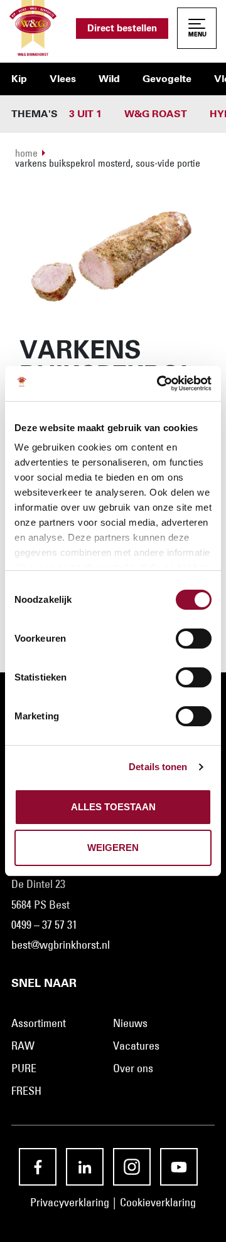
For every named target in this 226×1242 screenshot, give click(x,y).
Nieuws (130, 1023)
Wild (109, 79)
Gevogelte (167, 79)
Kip (19, 79)
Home (26, 153)
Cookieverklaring (158, 1202)
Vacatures (136, 1046)
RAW (23, 1046)
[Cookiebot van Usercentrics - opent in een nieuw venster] (159, 383)
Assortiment (38, 1023)
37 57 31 (59, 925)
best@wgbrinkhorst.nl (60, 945)
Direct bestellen (122, 28)
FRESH (26, 1091)
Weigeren (113, 847)
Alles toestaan (113, 806)
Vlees (63, 79)
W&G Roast (155, 114)
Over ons (133, 1068)
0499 (21, 925)
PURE (23, 1068)
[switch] (194, 639)
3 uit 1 (85, 114)
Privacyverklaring (69, 1202)
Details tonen (158, 766)
